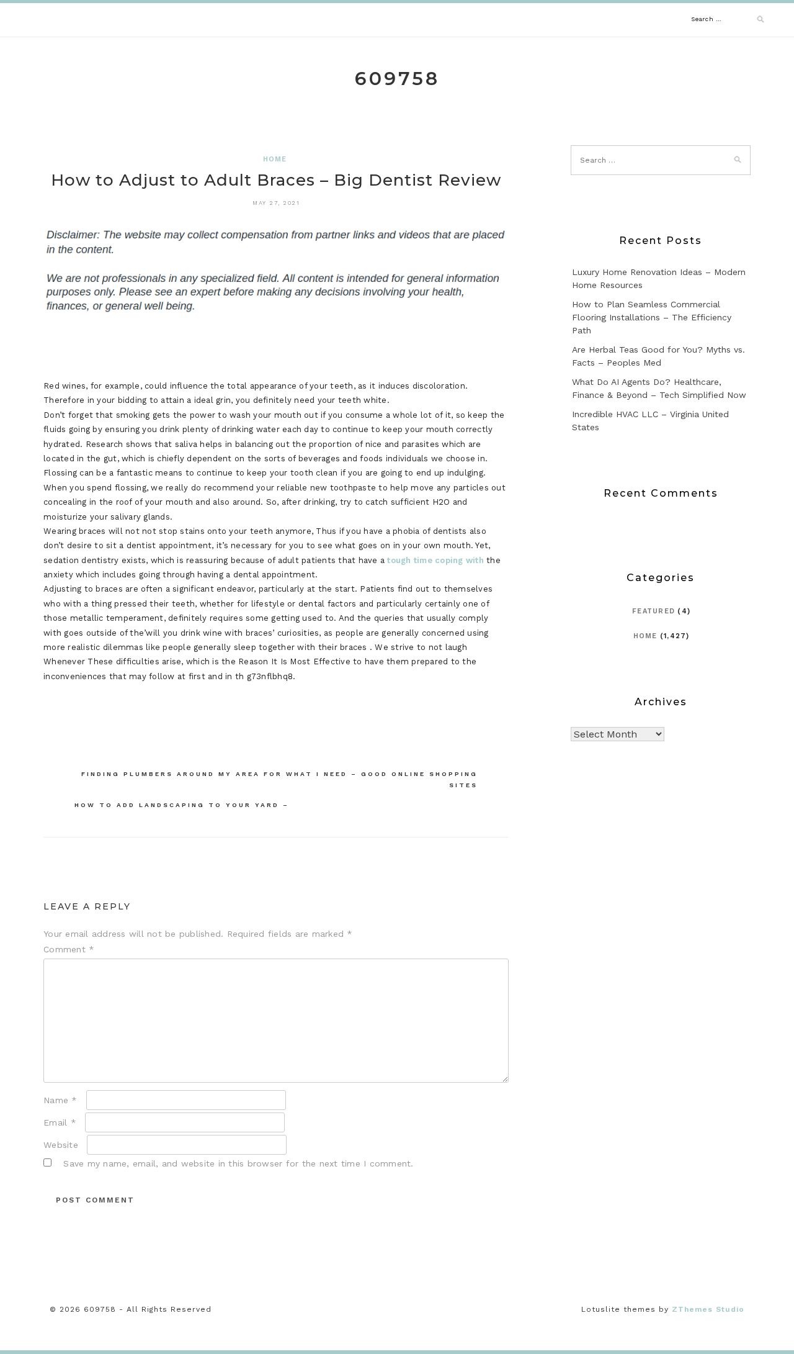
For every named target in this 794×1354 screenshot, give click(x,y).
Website (60, 1145)
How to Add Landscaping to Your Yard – (181, 804)
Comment (68, 949)
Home (275, 159)
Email (59, 1122)
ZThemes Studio (708, 1309)
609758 (397, 78)
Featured (653, 611)
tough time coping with (435, 560)
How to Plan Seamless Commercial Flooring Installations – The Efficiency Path (651, 317)
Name (60, 1100)
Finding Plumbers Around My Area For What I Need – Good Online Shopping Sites (279, 779)
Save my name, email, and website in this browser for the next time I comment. (238, 1163)
